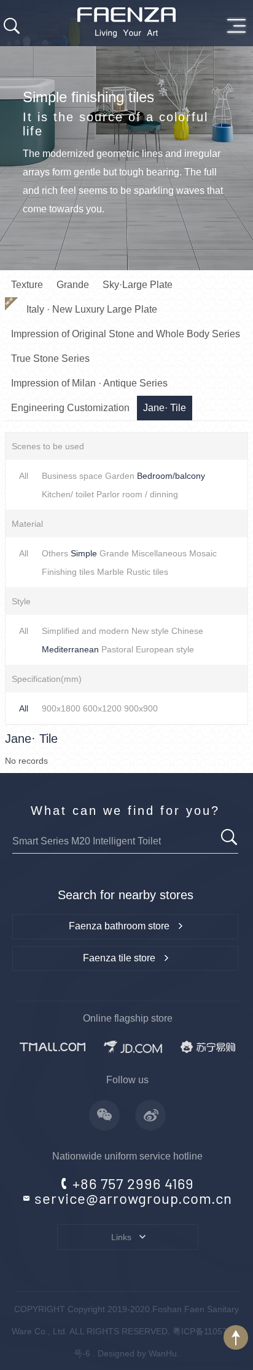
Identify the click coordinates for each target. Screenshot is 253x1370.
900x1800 (61, 708)
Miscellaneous (159, 553)
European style (165, 649)
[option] (126, 135)
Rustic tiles (147, 572)
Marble (110, 572)
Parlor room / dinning (137, 494)
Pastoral (117, 649)
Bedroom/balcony (171, 476)
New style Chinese (167, 631)
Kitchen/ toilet (68, 494)
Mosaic (203, 553)
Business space (72, 476)
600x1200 (102, 708)
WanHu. (164, 1353)
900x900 (141, 708)
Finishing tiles (68, 572)
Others (55, 553)
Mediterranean (70, 649)
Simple (84, 553)
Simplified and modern (85, 631)
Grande (114, 553)
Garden (119, 476)
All (23, 476)
